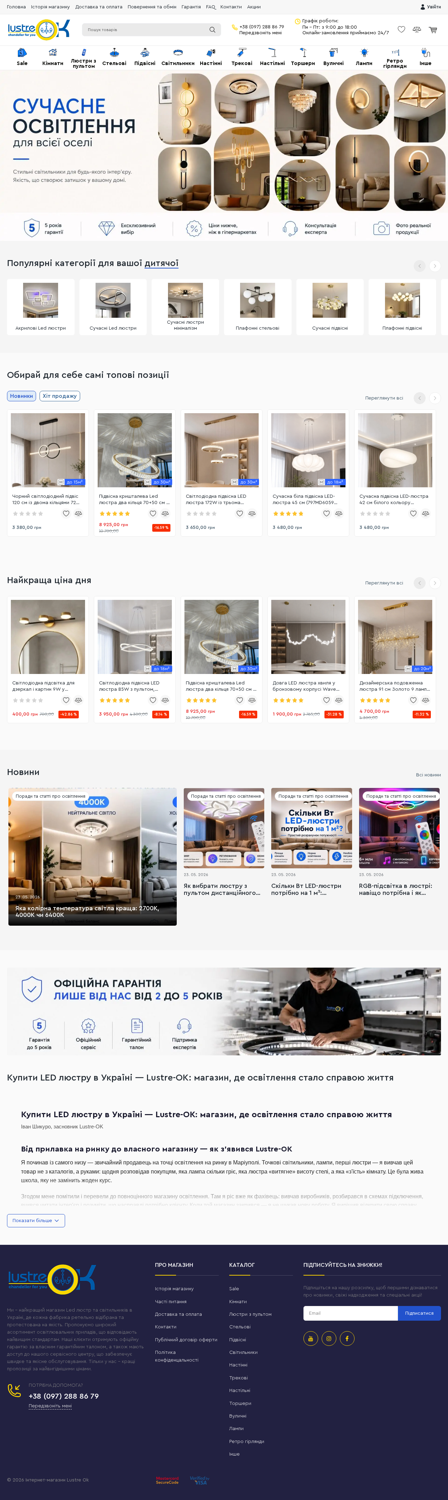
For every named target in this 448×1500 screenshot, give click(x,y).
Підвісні (237, 1339)
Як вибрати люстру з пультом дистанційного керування (220, 890)
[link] (48, 450)
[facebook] (347, 1338)
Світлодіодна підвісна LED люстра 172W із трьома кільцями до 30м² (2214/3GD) (219, 500)
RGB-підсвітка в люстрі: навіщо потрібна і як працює (395, 890)
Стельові (240, 1327)
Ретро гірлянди (246, 1441)
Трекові (238, 1378)
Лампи (236, 1428)
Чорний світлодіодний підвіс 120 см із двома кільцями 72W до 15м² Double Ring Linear (46, 500)
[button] (435, 266)
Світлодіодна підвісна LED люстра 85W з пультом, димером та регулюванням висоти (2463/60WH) (130, 686)
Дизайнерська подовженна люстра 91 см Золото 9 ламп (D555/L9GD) (393, 686)
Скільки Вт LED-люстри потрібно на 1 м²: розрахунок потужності (307, 890)
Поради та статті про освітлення (50, 796)
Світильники (243, 1352)
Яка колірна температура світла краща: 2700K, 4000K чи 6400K (87, 911)
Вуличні (237, 1416)
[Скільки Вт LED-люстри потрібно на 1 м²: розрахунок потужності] (311, 828)
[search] (212, 29)
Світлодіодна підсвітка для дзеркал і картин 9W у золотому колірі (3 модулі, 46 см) (47, 686)
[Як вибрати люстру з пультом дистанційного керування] (224, 828)
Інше (234, 1454)
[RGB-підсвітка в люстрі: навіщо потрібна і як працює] (399, 828)
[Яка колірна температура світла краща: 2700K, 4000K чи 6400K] (92, 857)
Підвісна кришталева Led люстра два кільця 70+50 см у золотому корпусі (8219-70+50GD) (134, 500)
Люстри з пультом (250, 1314)
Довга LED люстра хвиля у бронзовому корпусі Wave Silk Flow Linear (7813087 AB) (305, 686)
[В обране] (66, 513)
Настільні (239, 1390)
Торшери (240, 1403)
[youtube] (310, 1338)
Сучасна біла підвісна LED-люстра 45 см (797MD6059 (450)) (304, 500)
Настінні (238, 1365)
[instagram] (329, 1338)
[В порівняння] (78, 513)
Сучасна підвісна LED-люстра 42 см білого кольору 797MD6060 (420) (393, 500)
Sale (234, 1288)
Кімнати (238, 1301)
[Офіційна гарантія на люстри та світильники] (224, 1011)
